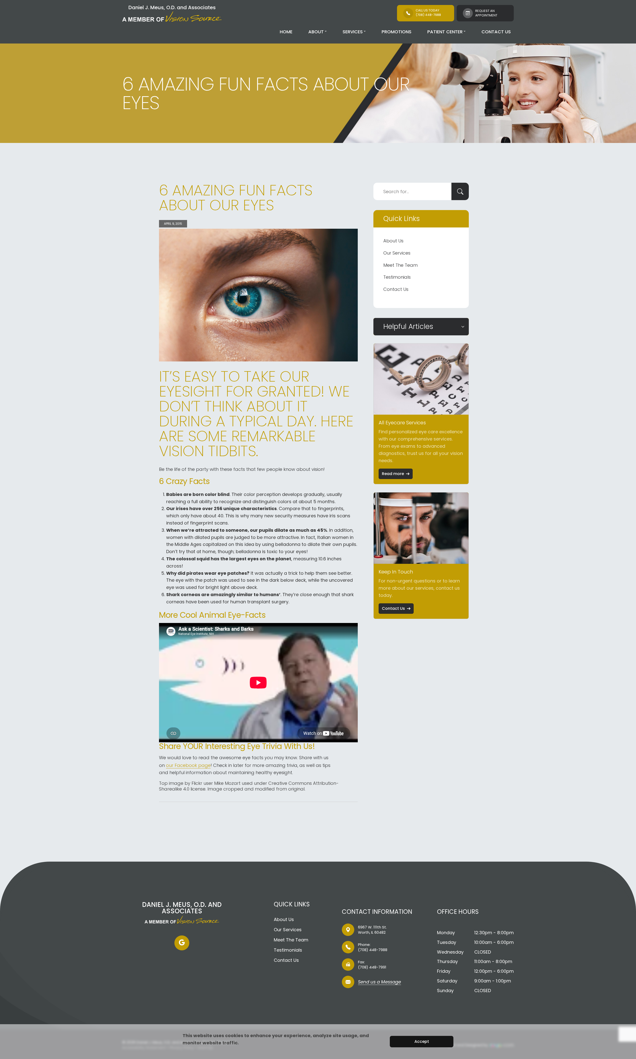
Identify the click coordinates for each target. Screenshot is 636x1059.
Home (286, 32)
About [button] (316, 32)
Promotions (396, 32)
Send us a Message (379, 982)
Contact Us (496, 32)
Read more (393, 474)
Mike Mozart (227, 783)
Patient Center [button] (445, 32)
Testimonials (397, 277)
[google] (181, 942)
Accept (421, 1041)
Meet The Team (400, 265)
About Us (393, 241)
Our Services (396, 253)
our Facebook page (188, 765)
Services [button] (353, 32)
